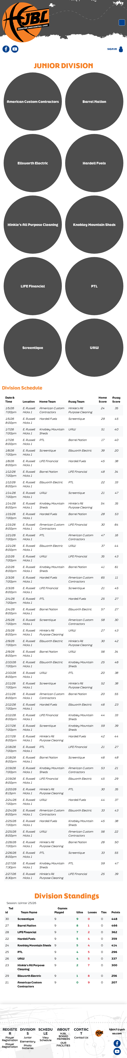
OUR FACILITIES (63, 1044)
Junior (28, 1037)
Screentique (32, 347)
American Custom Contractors (33, 101)
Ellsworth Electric (33, 163)
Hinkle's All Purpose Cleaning (33, 224)
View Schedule (45, 1039)
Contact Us (81, 1037)
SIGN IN (112, 49)
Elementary (27, 1041)
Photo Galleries (28, 1047)
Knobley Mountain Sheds (94, 224)
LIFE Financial (33, 286)
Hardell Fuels (94, 163)
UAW (94, 347)
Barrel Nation (94, 101)
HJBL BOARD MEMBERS (63, 1036)
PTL (94, 286)
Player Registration (10, 1039)
